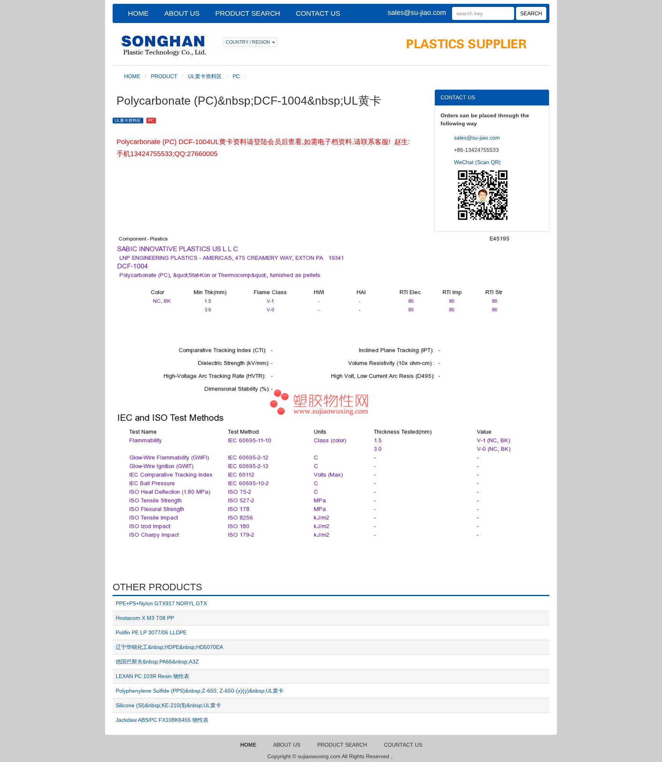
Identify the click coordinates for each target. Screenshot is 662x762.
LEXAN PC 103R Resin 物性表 (152, 676)
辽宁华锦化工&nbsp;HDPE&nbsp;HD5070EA (169, 647)
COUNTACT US (403, 745)
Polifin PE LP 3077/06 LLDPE (151, 632)
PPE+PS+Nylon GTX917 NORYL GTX (161, 603)
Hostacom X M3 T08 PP (145, 618)
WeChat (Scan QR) (477, 162)
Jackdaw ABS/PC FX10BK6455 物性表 (162, 720)
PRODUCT (164, 76)
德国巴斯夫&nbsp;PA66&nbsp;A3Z (157, 662)
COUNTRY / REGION (248, 42)
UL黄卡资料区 (205, 76)
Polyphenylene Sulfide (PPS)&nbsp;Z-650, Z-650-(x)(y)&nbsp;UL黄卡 (199, 691)
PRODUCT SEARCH (247, 13)
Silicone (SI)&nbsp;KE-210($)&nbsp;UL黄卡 (168, 705)
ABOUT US (182, 13)
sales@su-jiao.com (417, 12)
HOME (138, 13)
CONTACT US (318, 13)
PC (236, 76)
